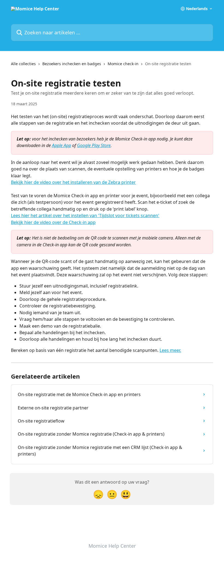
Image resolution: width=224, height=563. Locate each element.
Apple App (61, 145)
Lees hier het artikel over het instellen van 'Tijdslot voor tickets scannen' (85, 215)
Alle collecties (23, 63)
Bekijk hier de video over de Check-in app (53, 222)
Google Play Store (94, 145)
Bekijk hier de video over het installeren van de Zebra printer (73, 182)
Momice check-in (123, 63)
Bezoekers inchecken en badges (71, 63)
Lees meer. (170, 350)
